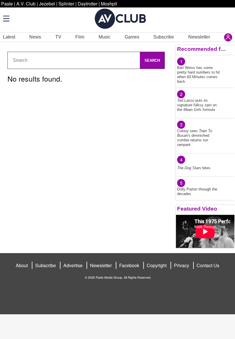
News (35, 36)
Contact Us (208, 265)
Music (105, 36)
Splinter (66, 3)
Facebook (129, 265)
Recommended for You (201, 49)
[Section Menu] (5, 18)
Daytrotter (87, 3)
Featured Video (197, 209)
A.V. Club (26, 3)
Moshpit (109, 3)
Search (152, 60)
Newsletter (199, 36)
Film (79, 36)
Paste (7, 3)
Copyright (157, 265)
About (22, 265)
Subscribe (163, 36)
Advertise (73, 265)
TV (58, 36)
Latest (9, 36)
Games (132, 36)
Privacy (181, 265)
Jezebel (47, 3)
